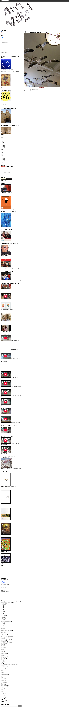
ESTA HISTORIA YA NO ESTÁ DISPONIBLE (6, 642)
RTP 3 (1, 676)
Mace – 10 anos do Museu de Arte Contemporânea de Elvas (9, 664)
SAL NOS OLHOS (3, 680)
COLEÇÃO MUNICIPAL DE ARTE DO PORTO (7, 636)
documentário (2, 692)
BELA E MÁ (2, 631)
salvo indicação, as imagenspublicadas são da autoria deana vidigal (5, 43)
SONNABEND (3, 681)
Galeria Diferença (3, 655)
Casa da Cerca (3, 638)
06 (1, 152)
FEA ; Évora (2, 650)
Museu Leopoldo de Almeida (5, 667)
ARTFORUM (2, 619)
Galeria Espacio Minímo (4, 657)
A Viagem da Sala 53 (3, 604)
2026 (2, 138)
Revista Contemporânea (4, 678)
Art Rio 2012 (2, 624)
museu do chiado (3, 695)
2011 (2, 159)
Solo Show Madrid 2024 (4, 686)
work (1, 701)
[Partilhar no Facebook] (36, 89)
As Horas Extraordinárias (4, 629)
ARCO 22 (2, 612)
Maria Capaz (32, 90)
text (1, 699)
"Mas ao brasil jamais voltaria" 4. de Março (6, 602)
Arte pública (2, 628)
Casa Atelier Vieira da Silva (4, 637)
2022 (2, 141)
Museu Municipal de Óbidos (4, 666)
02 (1, 155)
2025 (2, 139)
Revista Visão (2, 679)
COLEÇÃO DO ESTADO (4, 635)
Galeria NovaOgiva (3, 658)
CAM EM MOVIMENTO (4, 633)
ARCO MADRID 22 (3, 616)
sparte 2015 (2, 698)
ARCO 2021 (2, 611)
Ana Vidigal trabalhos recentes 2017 (6, 621)
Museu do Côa (3, 668)
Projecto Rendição (3, 673)
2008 (2, 161)
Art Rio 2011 (2, 623)
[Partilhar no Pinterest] (37, 89)
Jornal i (2, 660)
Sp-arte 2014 (2, 688)
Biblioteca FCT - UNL (3, 632)
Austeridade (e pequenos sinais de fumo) (6, 630)
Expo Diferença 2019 (3, 647)
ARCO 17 (2, 609)
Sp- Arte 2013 (2, 687)
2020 (2, 143)
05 (1, 153)
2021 (2, 142)
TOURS (2, 689)
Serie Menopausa (3, 683)
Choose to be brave (3, 640)
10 (1, 149)
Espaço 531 (2, 644)
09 (1, 150)
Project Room (2, 672)
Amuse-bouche (3, 620)
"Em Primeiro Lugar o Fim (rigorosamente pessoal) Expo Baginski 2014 (10, 601)
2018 (2, 144)
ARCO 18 (2, 610)
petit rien (2, 696)
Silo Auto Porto (3, 684)
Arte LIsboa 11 (3, 627)
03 (1, 154)
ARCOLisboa (2, 617)
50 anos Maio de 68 (3, 603)
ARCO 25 (2, 613)
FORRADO (2, 651)
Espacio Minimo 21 (3, 643)
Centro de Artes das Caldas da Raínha (6, 639)
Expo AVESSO (3, 645)
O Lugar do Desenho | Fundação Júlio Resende (7, 669)
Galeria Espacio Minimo (4, 656)
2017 (2, 145)
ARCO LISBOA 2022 (3, 614)
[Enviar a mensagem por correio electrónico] (33, 89)
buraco (2, 690)
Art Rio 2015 (2, 626)
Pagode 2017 (2, 670)
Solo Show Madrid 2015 (4, 685)
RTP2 (1, 677)
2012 (2, 158)
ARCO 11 (2, 606)
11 (1, 148)
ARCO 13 (2, 607)
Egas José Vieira (3, 583)
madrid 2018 (2, 694)
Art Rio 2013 (2, 625)
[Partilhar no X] (35, 89)
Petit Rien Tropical (3, 671)
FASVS (2, 649)
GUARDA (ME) (3, 652)
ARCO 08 (2, 605)
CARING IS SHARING (4, 634)
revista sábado (3, 697)
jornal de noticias (3, 693)
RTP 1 (1, 675)
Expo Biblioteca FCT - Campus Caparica (6, 646)
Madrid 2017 (2, 665)
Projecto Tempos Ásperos (4, 674)
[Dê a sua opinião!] (34, 89)
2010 (2, 160)
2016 (2, 146)
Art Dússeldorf (3, 622)
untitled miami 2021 (3, 700)
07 (1, 151)
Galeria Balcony (3, 654)
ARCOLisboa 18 (3, 618)
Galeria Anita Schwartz (4, 653)
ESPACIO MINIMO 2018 (4, 641)
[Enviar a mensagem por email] (33, 89)
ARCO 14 (2, 608)
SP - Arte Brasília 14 (3, 682)
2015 (2, 147)
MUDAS (2, 663)
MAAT (1, 662)
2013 (2, 157)
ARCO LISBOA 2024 (3, 615)
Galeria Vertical (3, 659)
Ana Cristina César (28, 90)
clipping (2, 691)
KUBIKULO (2, 661)
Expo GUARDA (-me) (3, 648)
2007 (2, 162)
